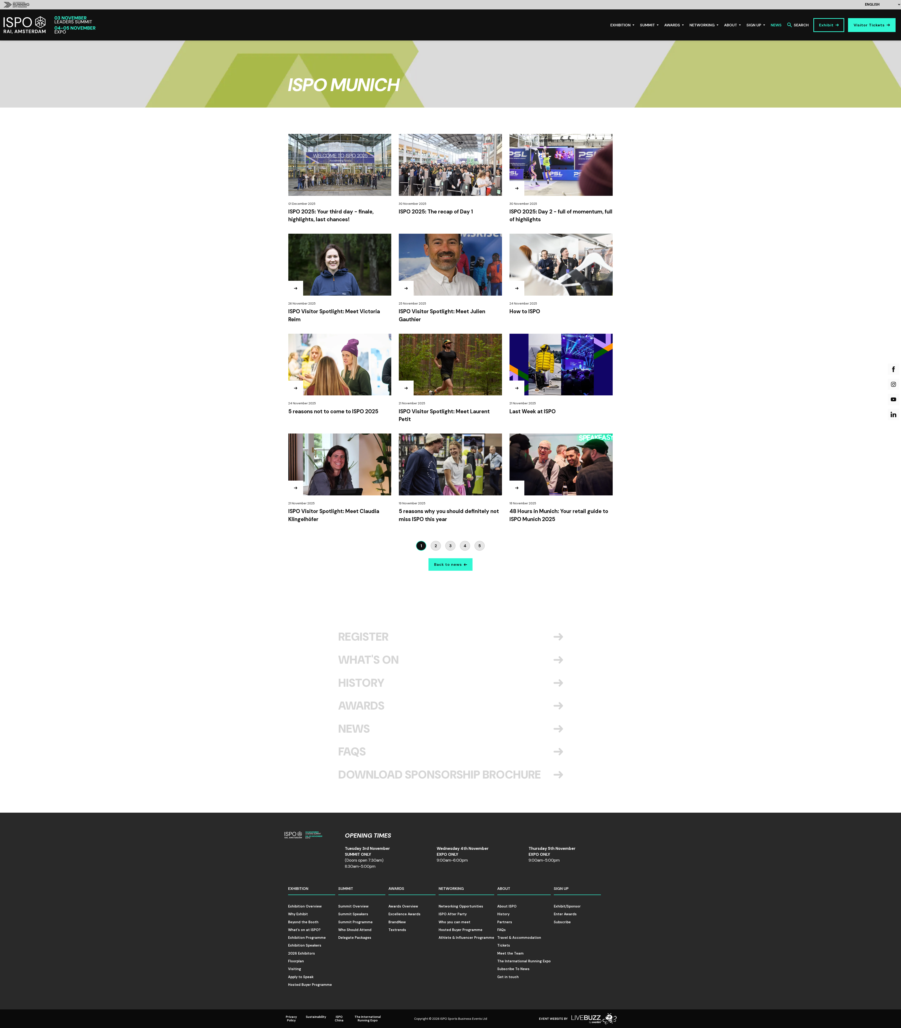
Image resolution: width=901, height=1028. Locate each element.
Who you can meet (454, 922)
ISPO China (339, 1018)
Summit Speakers (353, 914)
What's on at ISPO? (304, 930)
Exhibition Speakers (304, 945)
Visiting (294, 969)
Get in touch (508, 977)
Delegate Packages (354, 938)
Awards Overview (403, 906)
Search (801, 25)
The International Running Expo (524, 961)
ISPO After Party (453, 914)
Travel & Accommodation (519, 938)
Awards (672, 25)
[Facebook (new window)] (893, 369)
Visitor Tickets (869, 25)
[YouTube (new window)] (893, 399)
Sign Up (753, 25)
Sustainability (316, 1017)
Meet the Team (510, 953)
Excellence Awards (404, 914)
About (730, 25)
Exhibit (826, 25)
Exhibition (620, 25)
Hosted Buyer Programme (310, 985)
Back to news (448, 564)
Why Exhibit (298, 914)
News (776, 25)
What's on (368, 659)
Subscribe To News (513, 969)
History (361, 682)
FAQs (352, 751)
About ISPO (507, 906)
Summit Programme (355, 922)
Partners (504, 922)
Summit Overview (353, 906)
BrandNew (397, 922)
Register (363, 636)
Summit (647, 25)
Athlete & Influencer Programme (466, 938)
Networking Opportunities (461, 906)
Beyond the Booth (303, 922)
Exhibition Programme (307, 938)
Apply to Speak (301, 977)
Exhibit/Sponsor (567, 906)
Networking (702, 25)
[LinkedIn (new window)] (893, 414)
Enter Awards (565, 914)
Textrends (397, 930)
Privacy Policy (291, 1018)
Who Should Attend (354, 930)
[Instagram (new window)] (893, 384)
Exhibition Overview (305, 906)
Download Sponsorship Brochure (439, 774)
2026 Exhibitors (301, 953)
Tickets (503, 945)
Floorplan (296, 961)
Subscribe (562, 922)
